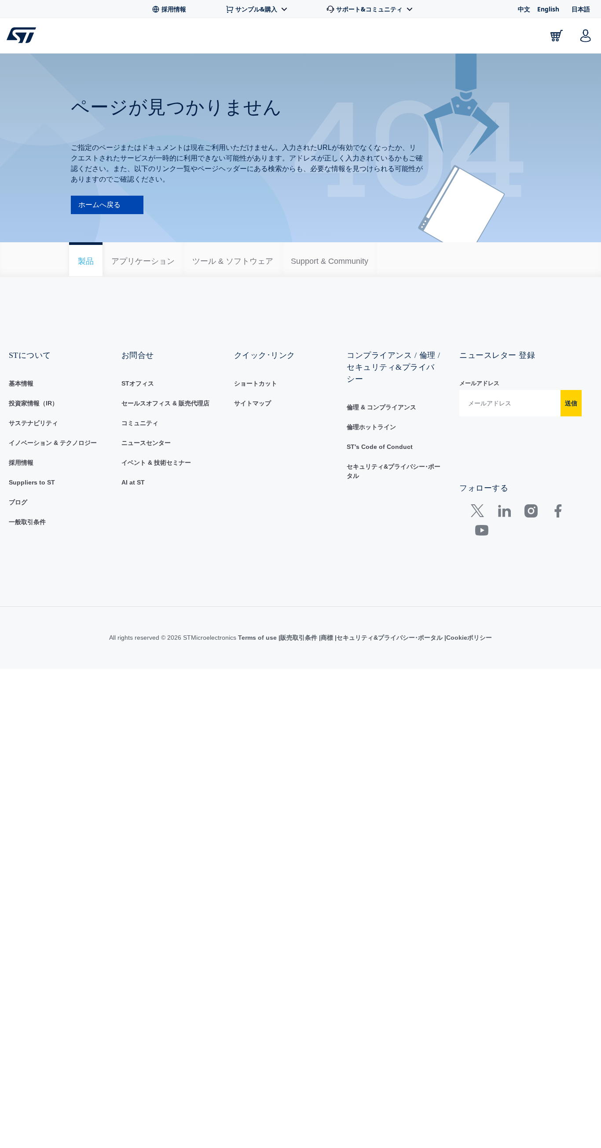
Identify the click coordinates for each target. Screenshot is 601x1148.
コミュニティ (139, 442)
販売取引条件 (298, 656)
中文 (524, 9)
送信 (571, 422)
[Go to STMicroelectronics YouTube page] (481, 551)
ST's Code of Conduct (380, 466)
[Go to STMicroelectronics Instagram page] (531, 532)
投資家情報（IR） (33, 422)
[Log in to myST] (585, 35)
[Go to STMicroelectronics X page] (479, 532)
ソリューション (285, 37)
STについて (514, 37)
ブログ (18, 521)
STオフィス (137, 402)
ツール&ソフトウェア (153, 37)
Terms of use (258, 656)
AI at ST (133, 501)
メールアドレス (479, 402)
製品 (105, 37)
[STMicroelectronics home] (23, 35)
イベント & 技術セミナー (156, 481)
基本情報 (21, 402)
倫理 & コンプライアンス (381, 426)
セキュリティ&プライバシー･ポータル (390, 656)
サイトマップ (252, 422)
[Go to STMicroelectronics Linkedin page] (504, 532)
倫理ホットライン (371, 446)
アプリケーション (224, 37)
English (548, 9)
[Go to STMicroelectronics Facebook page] (558, 532)
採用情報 (21, 481)
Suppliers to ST (32, 501)
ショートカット (255, 402)
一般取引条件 (27, 541)
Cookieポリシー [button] (469, 656)
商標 (327, 656)
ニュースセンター (146, 462)
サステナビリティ (33, 442)
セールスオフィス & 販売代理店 (165, 422)
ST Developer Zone (364, 35)
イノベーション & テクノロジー (53, 462)
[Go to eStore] (556, 35)
